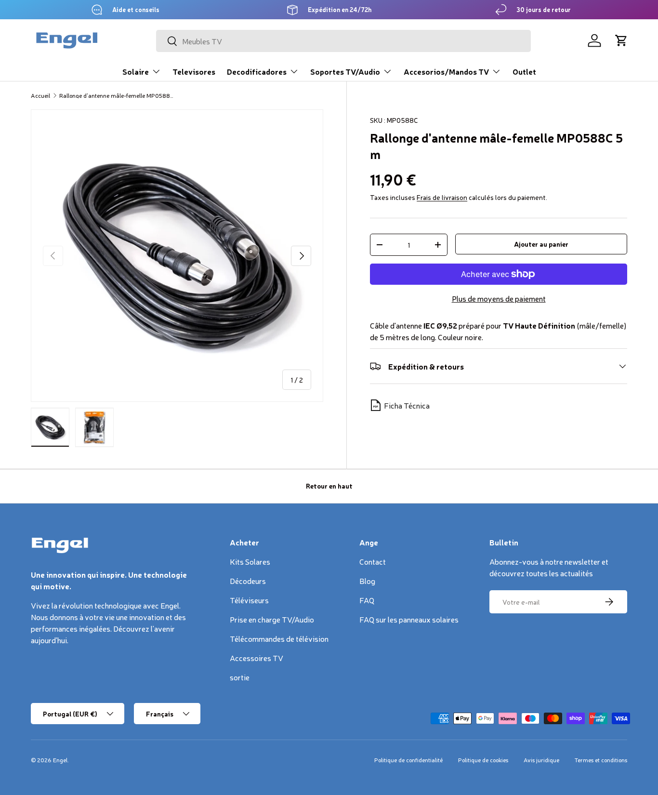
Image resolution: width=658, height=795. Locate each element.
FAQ (366, 600)
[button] (621, 40)
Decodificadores (257, 71)
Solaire (135, 71)
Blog (367, 580)
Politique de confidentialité (408, 760)
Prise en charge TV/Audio (272, 619)
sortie (240, 677)
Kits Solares (250, 561)
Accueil (40, 95)
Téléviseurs (249, 600)
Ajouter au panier (541, 243)
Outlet (524, 71)
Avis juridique (541, 760)
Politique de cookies (483, 760)
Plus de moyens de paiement (499, 298)
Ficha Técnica (407, 405)
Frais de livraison (442, 197)
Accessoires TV (256, 657)
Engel (60, 760)
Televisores (193, 71)
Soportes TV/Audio (345, 71)
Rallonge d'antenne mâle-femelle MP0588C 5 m (117, 95)
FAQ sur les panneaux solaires (409, 619)
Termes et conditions (601, 760)
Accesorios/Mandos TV (446, 71)
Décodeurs (248, 580)
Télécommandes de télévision (279, 638)
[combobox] (343, 41)
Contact (372, 561)
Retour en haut (329, 485)
